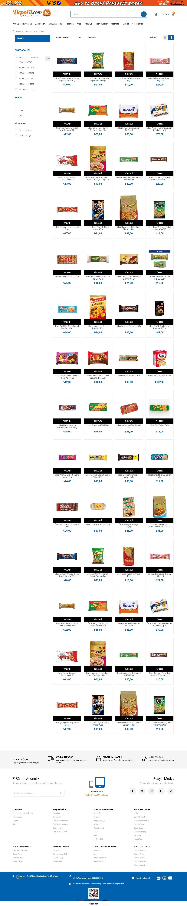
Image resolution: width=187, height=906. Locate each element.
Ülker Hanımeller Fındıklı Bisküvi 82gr (159, 278)
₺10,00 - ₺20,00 (26, 68)
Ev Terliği (56, 850)
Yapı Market (137, 24)
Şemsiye (137, 835)
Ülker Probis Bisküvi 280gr (98, 425)
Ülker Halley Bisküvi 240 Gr (129, 376)
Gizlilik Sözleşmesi (60, 821)
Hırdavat (97, 824)
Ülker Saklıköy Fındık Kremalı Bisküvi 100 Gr (129, 278)
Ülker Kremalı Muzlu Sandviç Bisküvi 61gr (98, 476)
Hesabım (56, 813)
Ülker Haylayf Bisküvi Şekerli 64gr (160, 476)
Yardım (15, 821)
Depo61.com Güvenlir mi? (23, 813)
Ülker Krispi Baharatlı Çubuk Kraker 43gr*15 (159, 228)
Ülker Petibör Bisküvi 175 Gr (67, 277)
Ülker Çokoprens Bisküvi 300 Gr (129, 426)
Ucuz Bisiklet (99, 828)
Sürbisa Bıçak (18, 858)
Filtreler (20, 123)
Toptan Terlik (139, 854)
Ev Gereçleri (40, 24)
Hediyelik (70, 24)
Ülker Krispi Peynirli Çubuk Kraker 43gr (98, 228)
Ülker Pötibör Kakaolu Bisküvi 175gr (67, 525)
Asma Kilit (97, 850)
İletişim (15, 824)
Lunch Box (138, 839)
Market (126, 24)
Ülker (21, 116)
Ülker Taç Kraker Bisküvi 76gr (98, 524)
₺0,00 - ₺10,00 (25, 62)
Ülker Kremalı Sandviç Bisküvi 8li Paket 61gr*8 (159, 129)
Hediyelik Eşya (99, 821)
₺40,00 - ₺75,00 (26, 79)
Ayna (95, 854)
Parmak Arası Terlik (60, 854)
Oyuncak (97, 813)
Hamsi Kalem (139, 824)
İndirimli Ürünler (25, 130)
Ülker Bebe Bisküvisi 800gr (159, 376)
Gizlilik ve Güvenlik (60, 832)
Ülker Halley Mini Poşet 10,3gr (129, 525)
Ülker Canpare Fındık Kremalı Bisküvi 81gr (128, 178)
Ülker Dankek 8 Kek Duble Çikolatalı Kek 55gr (98, 377)
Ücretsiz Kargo (25, 136)
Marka (18, 97)
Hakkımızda (17, 817)
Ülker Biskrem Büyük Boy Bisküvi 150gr (128, 476)
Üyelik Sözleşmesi (60, 824)
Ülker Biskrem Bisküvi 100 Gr (129, 326)
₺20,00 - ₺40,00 (26, 73)
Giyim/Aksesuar (55, 24)
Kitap (79, 24)
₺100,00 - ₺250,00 (27, 89)
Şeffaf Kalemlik (140, 817)
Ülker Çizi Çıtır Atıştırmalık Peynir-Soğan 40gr (98, 79)
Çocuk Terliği (58, 858)
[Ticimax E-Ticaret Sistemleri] (93, 904)
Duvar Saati (138, 828)
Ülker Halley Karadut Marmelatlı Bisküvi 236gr (67, 426)
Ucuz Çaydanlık (100, 858)
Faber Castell (18, 861)
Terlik (96, 835)
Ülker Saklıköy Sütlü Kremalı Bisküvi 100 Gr (67, 327)
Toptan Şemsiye (140, 861)
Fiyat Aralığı (22, 50)
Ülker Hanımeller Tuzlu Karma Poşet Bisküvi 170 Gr (159, 525)
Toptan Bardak (139, 850)
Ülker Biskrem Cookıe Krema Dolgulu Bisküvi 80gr (67, 79)
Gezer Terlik (17, 854)
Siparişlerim (57, 817)
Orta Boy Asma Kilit (141, 821)
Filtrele (48, 58)
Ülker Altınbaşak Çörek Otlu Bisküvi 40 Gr (98, 278)
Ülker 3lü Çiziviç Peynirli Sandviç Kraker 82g (98, 129)
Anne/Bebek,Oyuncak (22, 24)
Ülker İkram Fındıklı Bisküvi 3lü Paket (129, 129)
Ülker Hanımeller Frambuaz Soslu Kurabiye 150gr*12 (98, 178)
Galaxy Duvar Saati (20, 850)
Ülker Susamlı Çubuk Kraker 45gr (129, 79)
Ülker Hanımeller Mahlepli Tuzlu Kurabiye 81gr (67, 129)
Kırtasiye (88, 24)
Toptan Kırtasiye (140, 865)
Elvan (21, 110)
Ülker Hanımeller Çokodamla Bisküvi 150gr (129, 228)
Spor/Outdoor (102, 24)
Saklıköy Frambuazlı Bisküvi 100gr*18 (159, 79)
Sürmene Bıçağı (140, 832)
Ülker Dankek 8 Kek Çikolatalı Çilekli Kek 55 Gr (67, 377)
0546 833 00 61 (157, 757)
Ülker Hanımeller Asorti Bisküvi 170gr (98, 327)
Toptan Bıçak (139, 858)
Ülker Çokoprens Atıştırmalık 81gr (67, 228)
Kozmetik (115, 24)
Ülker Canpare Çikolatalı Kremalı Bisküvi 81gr (159, 178)
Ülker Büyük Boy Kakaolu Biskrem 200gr (159, 327)
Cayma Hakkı (58, 828)
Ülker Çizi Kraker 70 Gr (159, 425)
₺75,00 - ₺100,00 (26, 84)
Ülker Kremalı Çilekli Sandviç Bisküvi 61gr (67, 476)
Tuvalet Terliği (58, 861)
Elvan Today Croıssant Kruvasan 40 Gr (67, 178)
